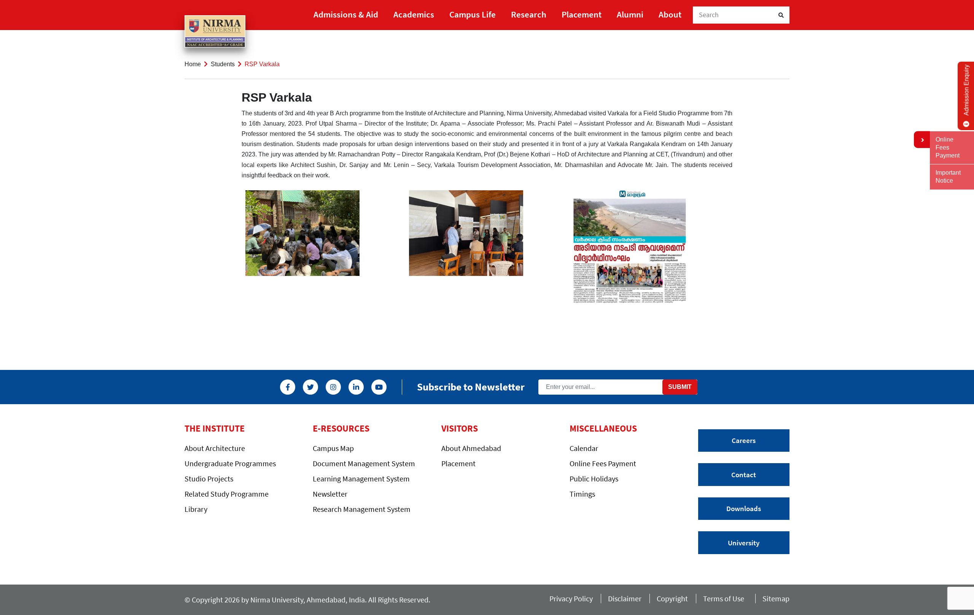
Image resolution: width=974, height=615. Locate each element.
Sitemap (775, 598)
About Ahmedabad (471, 448)
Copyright (672, 598)
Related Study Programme (227, 494)
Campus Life (472, 14)
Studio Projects (209, 478)
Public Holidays (594, 478)
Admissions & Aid (346, 14)
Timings (582, 494)
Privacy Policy (571, 598)
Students (223, 64)
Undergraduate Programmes (230, 463)
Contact (743, 474)
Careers (744, 440)
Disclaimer (624, 598)
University (743, 542)
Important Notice (948, 176)
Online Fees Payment (603, 463)
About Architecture (215, 448)
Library (196, 509)
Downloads (743, 508)
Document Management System (364, 463)
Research (528, 14)
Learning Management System (361, 478)
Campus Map (333, 448)
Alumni (630, 14)
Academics (413, 14)
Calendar (584, 448)
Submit (680, 387)
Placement (582, 14)
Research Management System (362, 509)
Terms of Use (725, 598)
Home (193, 64)
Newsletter (330, 494)
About (670, 14)
